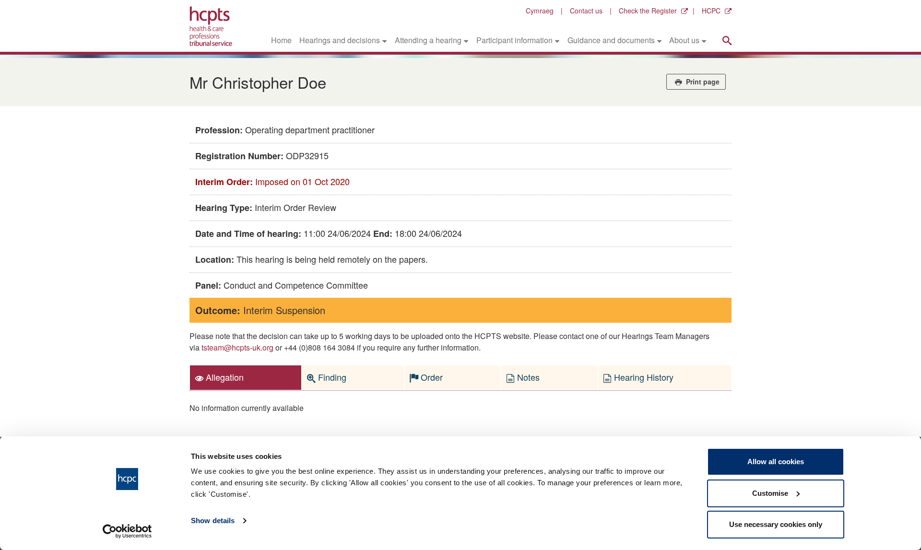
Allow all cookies (775, 461)
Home (281, 40)
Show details (213, 520)
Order (430, 377)
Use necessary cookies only (775, 524)
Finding (331, 377)
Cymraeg (540, 10)
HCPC (711, 10)
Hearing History (642, 377)
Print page (702, 81)
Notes (527, 377)
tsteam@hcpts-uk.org (237, 347)
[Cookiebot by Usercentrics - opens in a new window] (127, 531)
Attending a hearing (428, 40)
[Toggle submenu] (384, 40)
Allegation (223, 377)
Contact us (586, 10)
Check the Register (648, 10)
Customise (770, 493)
